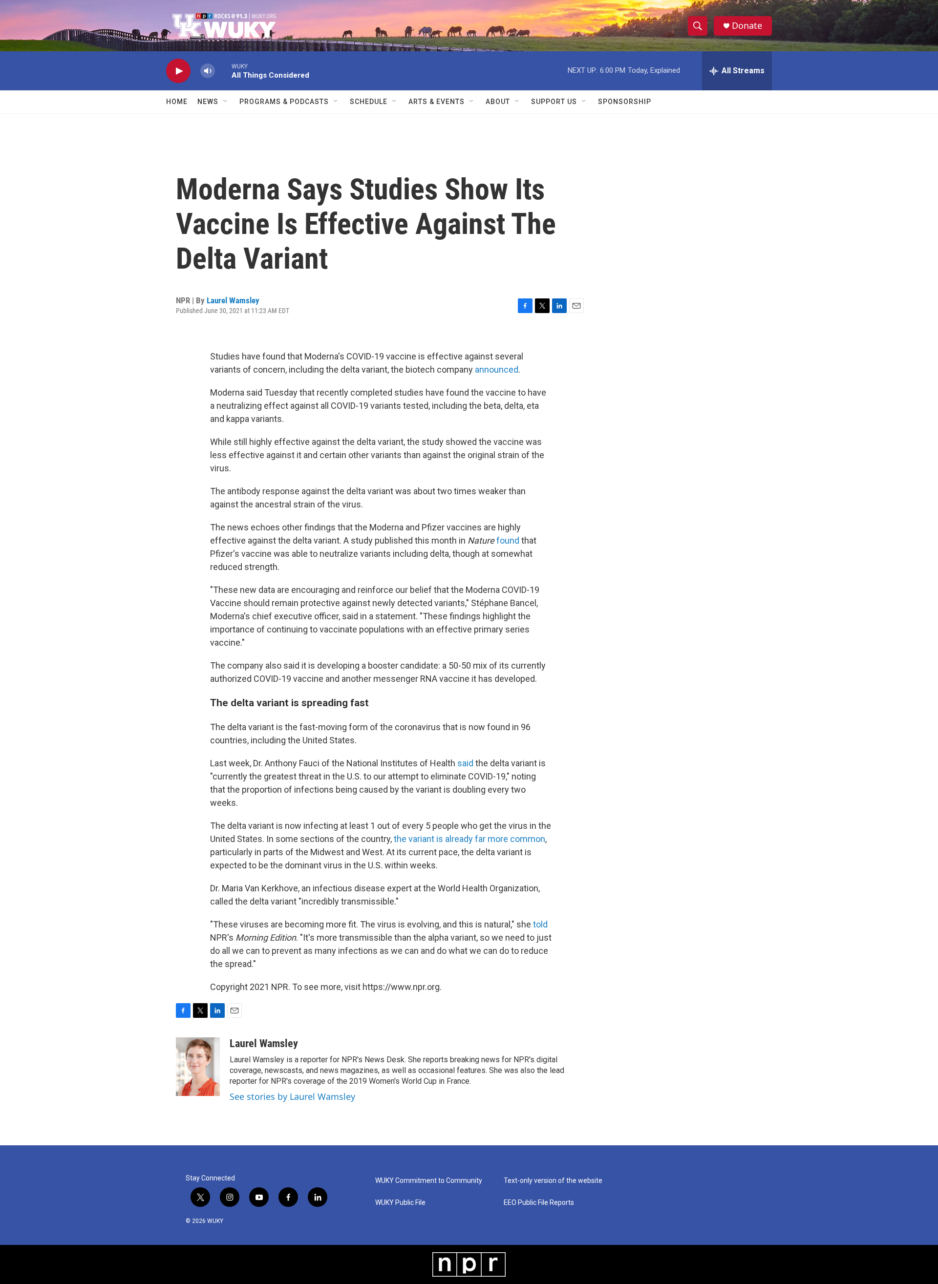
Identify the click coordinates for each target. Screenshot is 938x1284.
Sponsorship (624, 101)
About (498, 101)
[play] (178, 71)
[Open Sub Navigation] (226, 101)
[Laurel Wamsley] (198, 1066)
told (540, 924)
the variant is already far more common (469, 839)
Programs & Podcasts (284, 101)
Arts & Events (436, 101)
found (508, 540)
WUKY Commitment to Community (428, 1180)
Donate (747, 26)
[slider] (223, 70)
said (465, 763)
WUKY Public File (400, 1202)
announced (496, 369)
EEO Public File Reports (539, 1202)
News (207, 101)
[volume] (207, 71)
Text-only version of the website (553, 1180)
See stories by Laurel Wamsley (292, 1096)
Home (177, 101)
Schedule (368, 101)
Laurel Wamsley (233, 300)
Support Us (554, 101)
